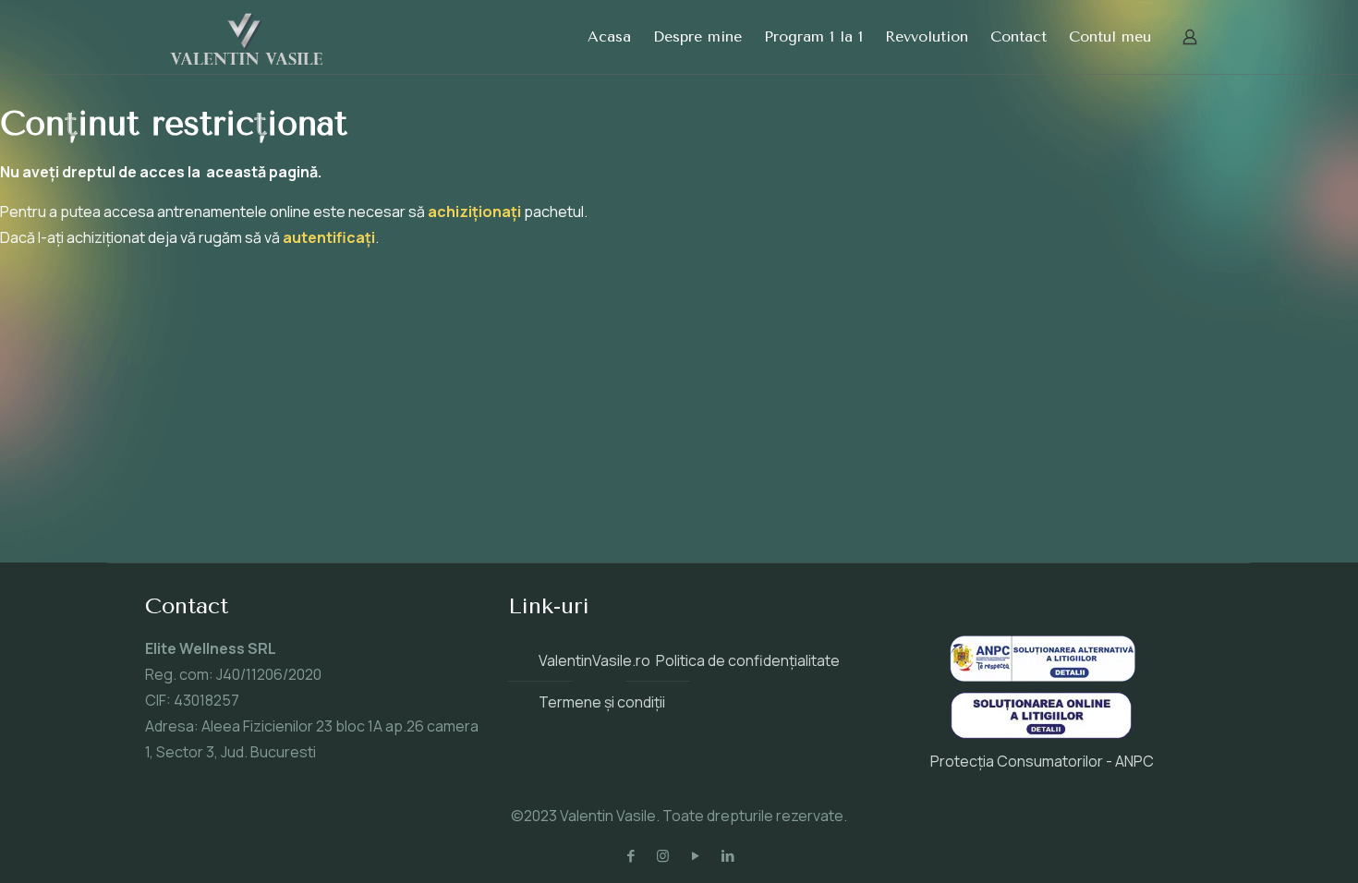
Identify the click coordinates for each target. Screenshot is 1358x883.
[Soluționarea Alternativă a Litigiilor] (1042, 676)
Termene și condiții (602, 702)
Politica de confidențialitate (748, 660)
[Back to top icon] (1269, 845)
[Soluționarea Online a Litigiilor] (1041, 735)
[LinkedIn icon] (727, 855)
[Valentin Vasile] (247, 37)
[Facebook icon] (630, 855)
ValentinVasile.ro (594, 660)
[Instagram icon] (663, 855)
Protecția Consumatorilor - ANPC (1042, 761)
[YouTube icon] (695, 855)
